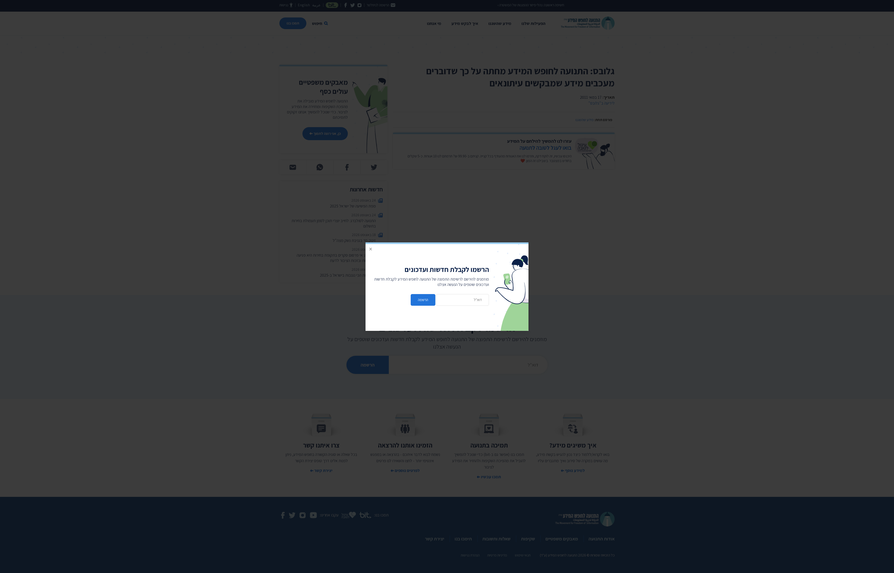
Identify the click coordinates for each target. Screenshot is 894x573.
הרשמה (423, 299)
